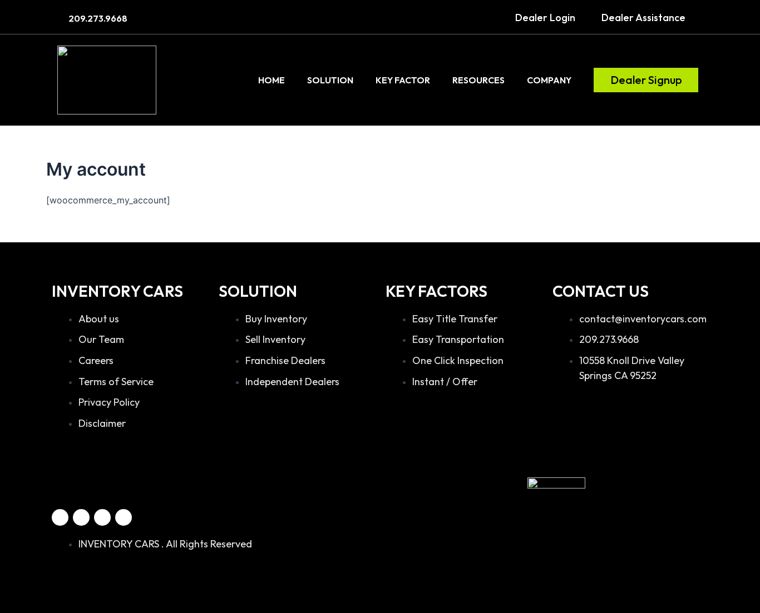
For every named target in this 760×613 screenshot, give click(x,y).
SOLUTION (330, 80)
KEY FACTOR (403, 80)
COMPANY (549, 80)
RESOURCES (478, 80)
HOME (271, 80)
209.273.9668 (97, 18)
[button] (545, 18)
